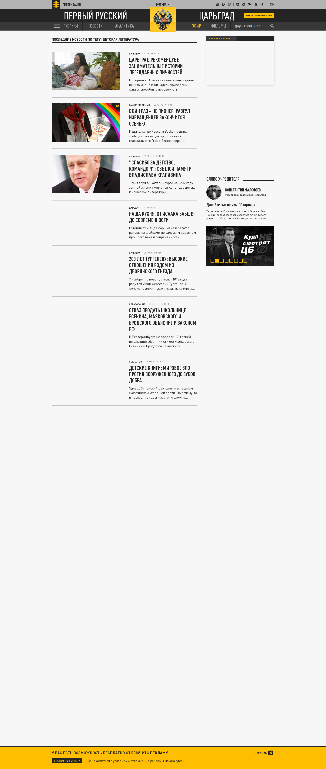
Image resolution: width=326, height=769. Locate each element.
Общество (135, 361)
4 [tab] (227, 261)
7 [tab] (241, 261)
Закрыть (261, 752)
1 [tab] (213, 261)
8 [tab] (246, 261)
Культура (134, 53)
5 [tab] (232, 261)
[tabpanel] (240, 246)
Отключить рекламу (259, 15)
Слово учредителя (223, 179)
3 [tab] (223, 261)
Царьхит (134, 207)
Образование (137, 304)
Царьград (217, 15)
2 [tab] (218, 261)
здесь (180, 761)
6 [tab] (237, 261)
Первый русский (95, 15)
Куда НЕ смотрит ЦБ (221, 38)
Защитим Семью (139, 105)
